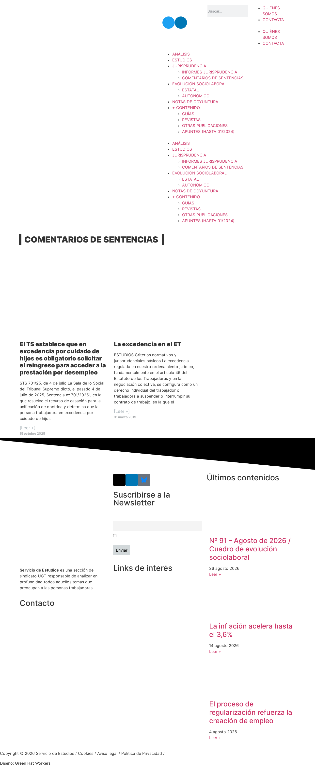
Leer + (215, 574)
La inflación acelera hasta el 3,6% (251, 630)
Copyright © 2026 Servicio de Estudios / (39, 753)
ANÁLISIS (181, 54)
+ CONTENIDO (186, 107)
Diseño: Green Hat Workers (25, 763)
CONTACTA (273, 19)
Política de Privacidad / (143, 753)
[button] (273, 26)
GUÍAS (188, 113)
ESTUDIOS (182, 59)
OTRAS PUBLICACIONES (205, 125)
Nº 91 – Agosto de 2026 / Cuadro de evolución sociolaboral (250, 548)
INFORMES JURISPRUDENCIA (209, 72)
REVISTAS (191, 119)
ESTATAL (190, 89)
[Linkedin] (181, 22)
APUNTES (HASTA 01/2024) (208, 131)
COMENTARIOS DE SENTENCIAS (212, 77)
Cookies (85, 753)
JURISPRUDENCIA (189, 65)
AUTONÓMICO (195, 95)
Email (117, 517)
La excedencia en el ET (147, 344)
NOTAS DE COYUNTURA (195, 101)
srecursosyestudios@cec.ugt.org (50, 639)
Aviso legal (107, 753)
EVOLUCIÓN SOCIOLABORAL (199, 83)
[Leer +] (27, 427)
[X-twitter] (119, 480)
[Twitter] (168, 22)
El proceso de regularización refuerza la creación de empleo (250, 712)
